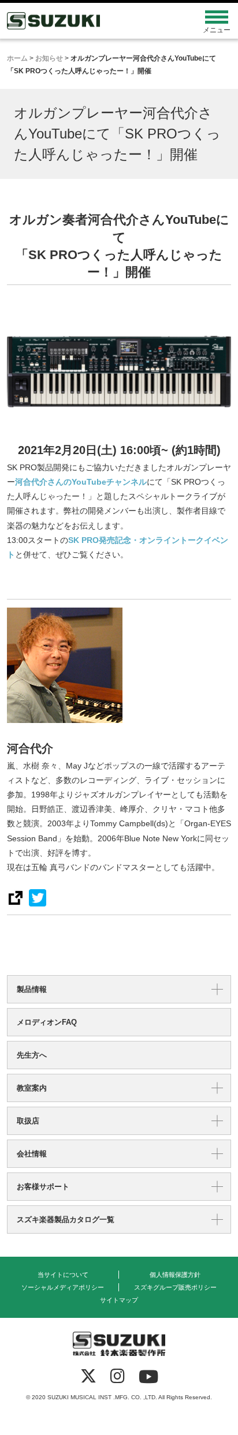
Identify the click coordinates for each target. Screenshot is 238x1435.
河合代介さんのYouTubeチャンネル (81, 481)
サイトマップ (119, 1300)
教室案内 (32, 1088)
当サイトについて (63, 1274)
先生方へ (32, 1055)
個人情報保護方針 (175, 1274)
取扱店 (28, 1120)
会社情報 (32, 1153)
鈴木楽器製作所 (91, 20)
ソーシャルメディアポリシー (62, 1287)
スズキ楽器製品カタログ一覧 (65, 1219)
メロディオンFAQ (47, 1022)
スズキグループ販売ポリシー (175, 1287)
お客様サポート (43, 1186)
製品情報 (32, 989)
